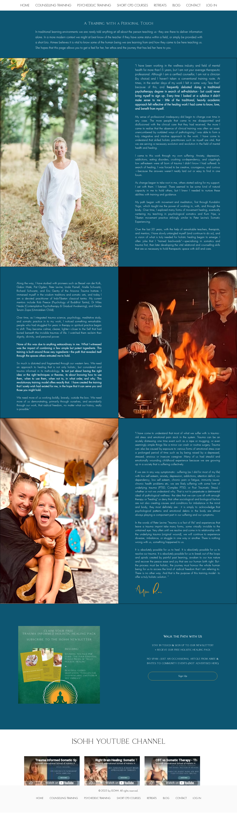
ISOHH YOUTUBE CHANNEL (119, 741)
